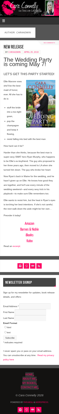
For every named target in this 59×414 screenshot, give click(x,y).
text (9, 332)
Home (29, 374)
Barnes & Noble (29, 229)
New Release (14, 46)
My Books (29, 383)
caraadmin (14, 52)
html (9, 327)
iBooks (30, 235)
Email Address (11, 306)
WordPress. (42, 402)
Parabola (29, 402)
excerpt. (17, 246)
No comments (49, 43)
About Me (29, 378)
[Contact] (32, 266)
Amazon (29, 224)
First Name (9, 312)
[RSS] (39, 266)
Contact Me (29, 387)
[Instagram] (20, 266)
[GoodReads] (26, 266)
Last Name (9, 318)
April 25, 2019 (31, 52)
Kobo (30, 241)
